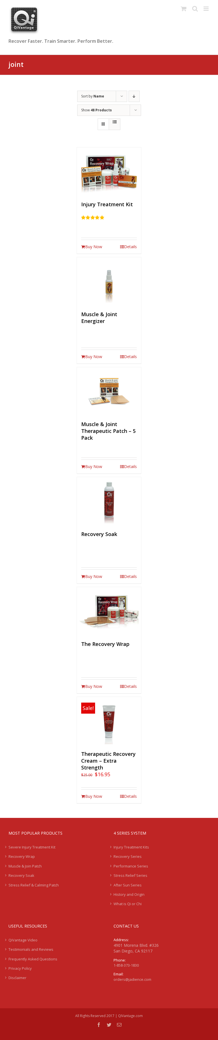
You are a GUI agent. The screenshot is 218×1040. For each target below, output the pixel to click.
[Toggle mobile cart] (183, 9)
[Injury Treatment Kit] (109, 171)
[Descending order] (134, 96)
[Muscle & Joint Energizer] (109, 281)
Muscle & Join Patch (25, 866)
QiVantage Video (23, 940)
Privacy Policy (20, 968)
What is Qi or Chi (128, 903)
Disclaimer (17, 977)
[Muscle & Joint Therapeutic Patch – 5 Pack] (109, 391)
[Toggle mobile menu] (206, 9)
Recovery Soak (99, 534)
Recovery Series (128, 856)
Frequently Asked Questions (33, 959)
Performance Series (131, 866)
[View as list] (114, 122)
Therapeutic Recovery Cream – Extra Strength (108, 760)
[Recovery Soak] (109, 501)
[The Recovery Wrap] (109, 611)
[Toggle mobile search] (195, 9)
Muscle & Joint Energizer (99, 317)
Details (130, 246)
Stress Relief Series (130, 875)
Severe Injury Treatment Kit (32, 847)
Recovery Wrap (22, 856)
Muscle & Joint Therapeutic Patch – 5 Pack (108, 431)
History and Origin (129, 894)
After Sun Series (128, 885)
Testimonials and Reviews (31, 949)
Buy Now (93, 246)
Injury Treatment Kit (107, 204)
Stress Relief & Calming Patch (34, 885)
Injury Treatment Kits (131, 847)
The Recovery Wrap (105, 644)
